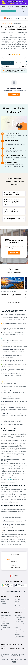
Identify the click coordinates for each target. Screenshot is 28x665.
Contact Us (21, 599)
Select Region (21, 11)
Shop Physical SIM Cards (21, 637)
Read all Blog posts (14, 302)
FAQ (20, 603)
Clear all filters (14, 94)
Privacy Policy (21, 606)
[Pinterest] (24, 591)
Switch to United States (9, 11)
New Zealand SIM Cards (21, 626)
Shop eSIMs (21, 634)
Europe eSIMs (21, 615)
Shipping (21, 601)
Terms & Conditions (21, 608)
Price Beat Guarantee (7, 618)
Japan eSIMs (21, 630)
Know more (14, 252)
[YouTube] (16, 591)
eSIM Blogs (7, 625)
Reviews (7, 601)
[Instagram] (7, 591)
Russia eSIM (8, 63)
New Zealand (13, 648)
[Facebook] (3, 591)
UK (7, 648)
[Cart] (23, 18)
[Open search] (26, 18)
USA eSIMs (21, 619)
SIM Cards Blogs (7, 627)
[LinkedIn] (12, 591)
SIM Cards (9, 23)
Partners (7, 603)
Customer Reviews (7, 615)
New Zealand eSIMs (21, 624)
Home (4, 23)
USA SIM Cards (21, 621)
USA (19, 648)
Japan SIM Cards (21, 632)
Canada (23, 648)
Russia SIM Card (20, 63)
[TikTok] (20, 591)
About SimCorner (7, 599)
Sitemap (7, 630)
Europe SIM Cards (21, 617)
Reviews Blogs (7, 623)
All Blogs (7, 621)
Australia (3, 648)
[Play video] (14, 123)
